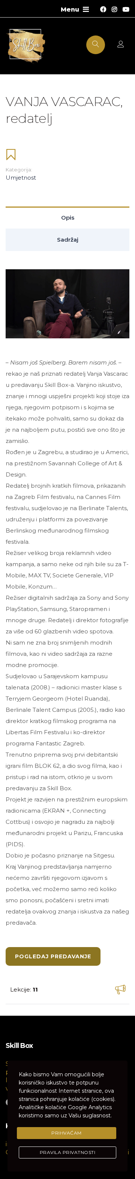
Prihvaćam (66, 1133)
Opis (67, 217)
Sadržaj (67, 239)
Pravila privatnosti (68, 1152)
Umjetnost (21, 177)
